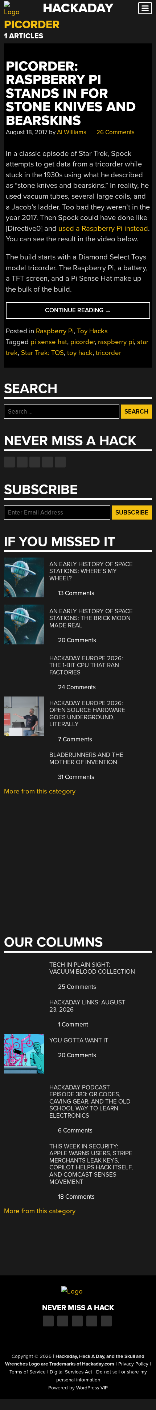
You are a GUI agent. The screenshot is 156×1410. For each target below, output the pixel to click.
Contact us (60, 462)
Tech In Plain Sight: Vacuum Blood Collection (92, 968)
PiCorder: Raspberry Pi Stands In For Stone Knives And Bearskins (71, 93)
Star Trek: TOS (42, 353)
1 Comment (72, 1024)
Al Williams (71, 132)
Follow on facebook (9, 462)
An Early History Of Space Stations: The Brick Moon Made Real (91, 618)
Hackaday (78, 8)
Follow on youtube (34, 462)
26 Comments (115, 132)
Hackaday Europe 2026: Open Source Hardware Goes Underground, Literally (87, 713)
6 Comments (75, 1130)
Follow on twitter (22, 462)
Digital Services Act (71, 1372)
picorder (82, 342)
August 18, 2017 (27, 132)
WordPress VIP (92, 1388)
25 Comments (76, 987)
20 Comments (76, 640)
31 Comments (75, 777)
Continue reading (92, 312)
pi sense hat (48, 342)
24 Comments (76, 687)
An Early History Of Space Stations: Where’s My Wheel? (91, 571)
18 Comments (76, 1197)
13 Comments (75, 593)
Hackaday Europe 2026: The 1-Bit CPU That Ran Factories (86, 665)
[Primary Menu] (145, 8)
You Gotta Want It (78, 1040)
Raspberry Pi (55, 331)
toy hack (80, 353)
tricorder (108, 353)
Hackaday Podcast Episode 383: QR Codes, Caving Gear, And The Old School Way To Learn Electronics (90, 1101)
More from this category (39, 791)
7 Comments (74, 739)
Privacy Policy (133, 1364)
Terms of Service (27, 1372)
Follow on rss (47, 462)
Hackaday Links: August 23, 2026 (87, 1006)
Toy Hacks (92, 331)
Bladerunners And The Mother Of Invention (86, 758)
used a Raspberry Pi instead (103, 228)
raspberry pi (116, 342)
